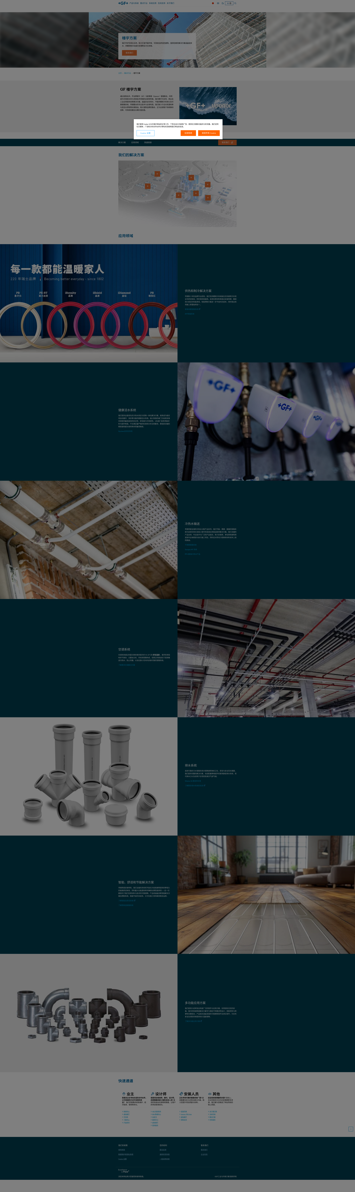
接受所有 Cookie (209, 133)
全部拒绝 (188, 133)
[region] (178, 129)
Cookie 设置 (145, 133)
